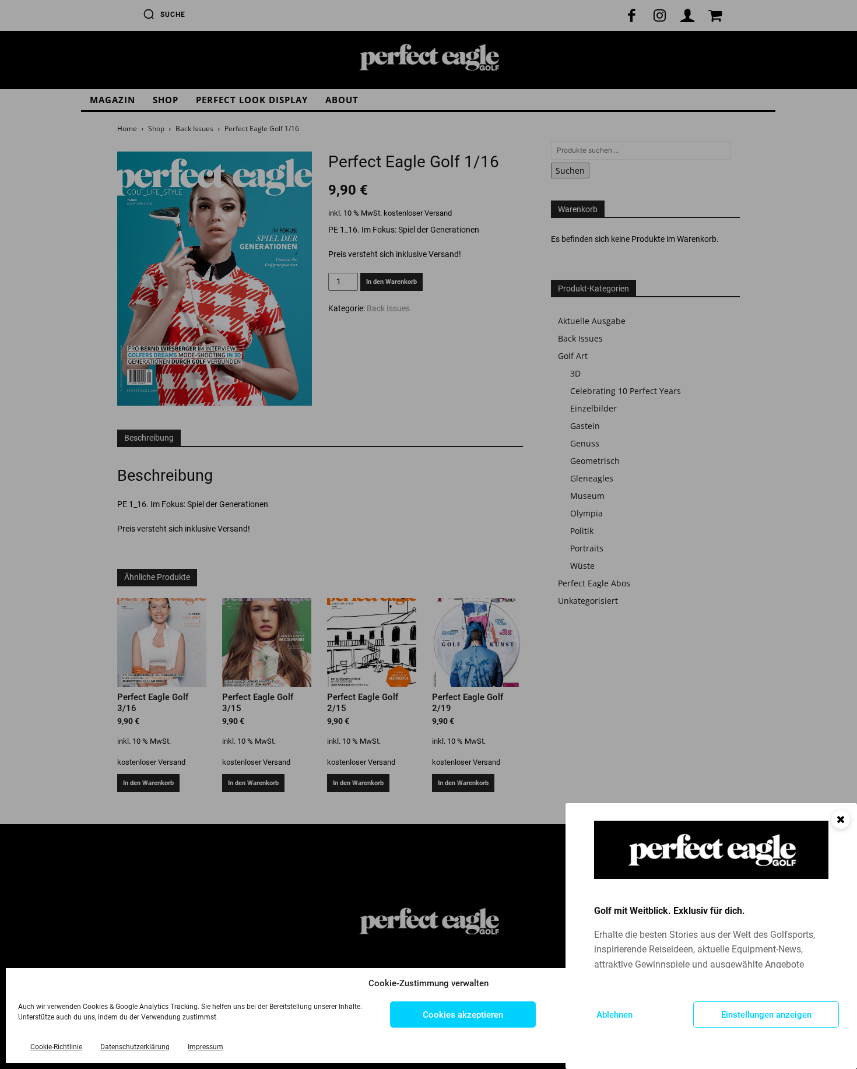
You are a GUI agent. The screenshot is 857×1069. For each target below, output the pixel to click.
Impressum (205, 1047)
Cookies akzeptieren (463, 1015)
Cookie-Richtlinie (56, 1047)
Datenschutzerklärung (135, 1047)
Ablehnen (614, 1015)
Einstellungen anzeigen (766, 1015)
